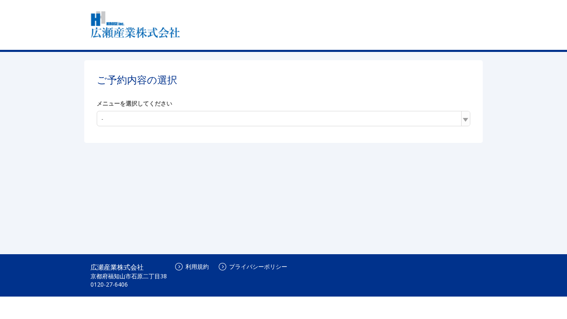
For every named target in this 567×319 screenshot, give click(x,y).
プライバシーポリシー (258, 266)
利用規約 (197, 266)
